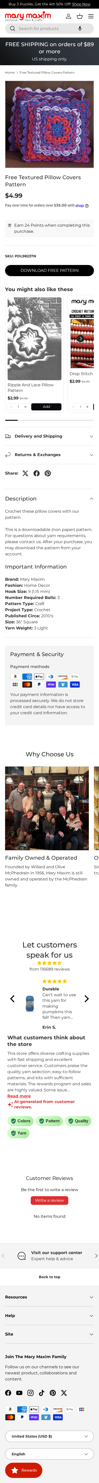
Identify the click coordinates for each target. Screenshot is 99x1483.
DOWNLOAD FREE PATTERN (50, 270)
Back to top (49, 1277)
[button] (80, 28)
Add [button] (46, 406)
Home (10, 72)
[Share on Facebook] (36, 473)
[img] (49, 963)
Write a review (49, 1200)
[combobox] (49, 28)
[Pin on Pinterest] (47, 473)
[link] (34, 338)
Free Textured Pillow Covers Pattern (47, 72)
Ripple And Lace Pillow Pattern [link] (31, 387)
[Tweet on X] (25, 473)
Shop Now (81, 4)
